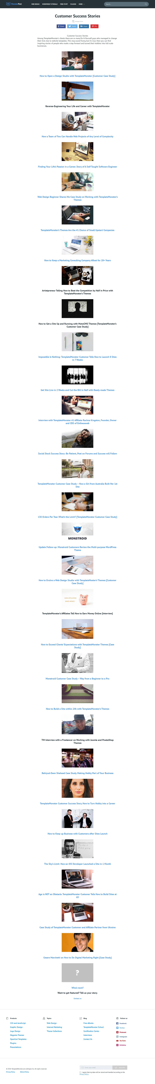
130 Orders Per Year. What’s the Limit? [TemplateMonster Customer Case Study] (77, 516)
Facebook (123, 1023)
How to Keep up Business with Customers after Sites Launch (77, 833)
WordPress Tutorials (49, 4)
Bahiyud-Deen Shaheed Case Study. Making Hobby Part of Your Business (77, 773)
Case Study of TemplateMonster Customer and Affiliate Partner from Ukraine (78, 927)
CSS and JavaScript (18, 1023)
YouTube (123, 1041)
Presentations (15, 1047)
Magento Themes (17, 1035)
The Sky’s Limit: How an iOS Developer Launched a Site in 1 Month (77, 863)
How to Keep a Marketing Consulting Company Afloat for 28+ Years (77, 260)
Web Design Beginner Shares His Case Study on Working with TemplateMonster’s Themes (78, 198)
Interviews (88, 1035)
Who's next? (78, 987)
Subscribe (121, 1068)
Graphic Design (16, 1027)
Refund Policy (24, 1072)
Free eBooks (89, 1023)
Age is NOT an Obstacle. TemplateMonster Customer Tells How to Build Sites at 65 (77, 896)
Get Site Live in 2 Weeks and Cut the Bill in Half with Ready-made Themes (77, 390)
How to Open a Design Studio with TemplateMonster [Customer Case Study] (77, 75)
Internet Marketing (54, 1027)
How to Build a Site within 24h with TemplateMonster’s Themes (77, 708)
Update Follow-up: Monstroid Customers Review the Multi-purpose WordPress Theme (77, 549)
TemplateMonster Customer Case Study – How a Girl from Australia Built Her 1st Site (77, 485)
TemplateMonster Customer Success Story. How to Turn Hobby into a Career (77, 803)
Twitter (122, 1028)
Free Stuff (64, 4)
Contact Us (88, 1039)
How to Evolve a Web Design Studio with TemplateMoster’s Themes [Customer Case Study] (77, 582)
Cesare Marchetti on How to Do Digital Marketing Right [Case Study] (77, 957)
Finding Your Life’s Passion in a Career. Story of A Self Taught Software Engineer (77, 166)
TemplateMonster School (94, 1027)
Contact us (77, 998)
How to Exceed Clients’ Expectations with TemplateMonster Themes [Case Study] (77, 646)
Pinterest (123, 1032)
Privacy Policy (84, 1074)
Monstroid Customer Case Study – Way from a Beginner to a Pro (77, 678)
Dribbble (123, 1045)
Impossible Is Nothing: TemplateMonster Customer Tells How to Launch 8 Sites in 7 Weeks (77, 358)
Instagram (123, 1037)
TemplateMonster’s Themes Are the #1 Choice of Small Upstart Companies (77, 230)
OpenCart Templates (18, 1039)
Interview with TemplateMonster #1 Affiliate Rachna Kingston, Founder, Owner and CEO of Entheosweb (77, 422)
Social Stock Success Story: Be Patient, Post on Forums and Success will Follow (77, 453)
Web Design (35, 4)
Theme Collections (54, 1031)
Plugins (73, 4)
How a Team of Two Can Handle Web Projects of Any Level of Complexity (77, 136)
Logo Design (15, 1031)
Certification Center (91, 1031)
